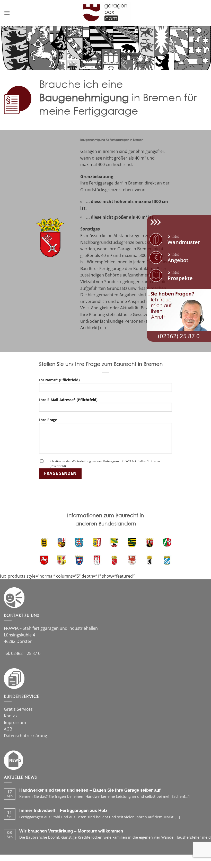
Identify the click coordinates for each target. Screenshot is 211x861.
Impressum (15, 722)
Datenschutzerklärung (25, 735)
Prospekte (180, 276)
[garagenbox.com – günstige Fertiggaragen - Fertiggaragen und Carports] (105, 13)
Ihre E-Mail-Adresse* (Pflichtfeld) (68, 399)
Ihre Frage (48, 419)
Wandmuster (184, 240)
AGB (8, 729)
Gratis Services (18, 709)
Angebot (178, 258)
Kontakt (11, 716)
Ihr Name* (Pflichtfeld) (59, 379)
